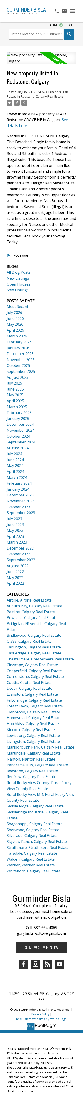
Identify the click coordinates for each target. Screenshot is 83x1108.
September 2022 (21, 559)
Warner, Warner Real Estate (31, 865)
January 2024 (18, 489)
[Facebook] (23, 964)
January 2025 (18, 418)
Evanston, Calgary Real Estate (32, 694)
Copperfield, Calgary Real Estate (34, 670)
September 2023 (21, 512)
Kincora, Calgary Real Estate (31, 729)
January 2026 (18, 347)
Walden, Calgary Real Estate (31, 859)
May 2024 (15, 465)
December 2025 (20, 353)
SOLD (71, 25)
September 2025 (21, 371)
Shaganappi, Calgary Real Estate (34, 823)
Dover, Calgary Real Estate (29, 688)
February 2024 (19, 483)
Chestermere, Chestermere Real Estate (40, 659)
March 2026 (17, 335)
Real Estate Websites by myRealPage (41, 1019)
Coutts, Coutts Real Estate (29, 682)
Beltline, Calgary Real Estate (31, 611)
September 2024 (21, 442)
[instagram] (35, 964)
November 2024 (20, 430)
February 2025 (19, 412)
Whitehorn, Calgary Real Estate (33, 871)
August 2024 (17, 448)
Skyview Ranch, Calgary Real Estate (37, 841)
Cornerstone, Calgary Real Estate (35, 676)
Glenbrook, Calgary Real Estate (33, 712)
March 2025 (17, 406)
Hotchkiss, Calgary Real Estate (33, 723)
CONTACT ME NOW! (41, 947)
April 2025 (15, 400)
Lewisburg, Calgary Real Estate (33, 735)
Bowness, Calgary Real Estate (32, 617)
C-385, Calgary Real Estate (29, 641)
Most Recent (17, 306)
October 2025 (18, 365)
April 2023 (15, 536)
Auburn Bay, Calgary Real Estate (34, 605)
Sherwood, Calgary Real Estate (33, 829)
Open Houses (18, 284)
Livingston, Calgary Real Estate (33, 741)
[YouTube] (59, 964)
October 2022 (18, 553)
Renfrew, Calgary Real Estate (31, 776)
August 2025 (17, 377)
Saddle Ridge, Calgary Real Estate (35, 806)
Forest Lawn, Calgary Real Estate (35, 706)
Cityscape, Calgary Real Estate (32, 664)
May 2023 (15, 530)
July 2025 (14, 383)
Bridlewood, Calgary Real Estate (34, 635)
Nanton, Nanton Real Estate (31, 759)
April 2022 (15, 583)
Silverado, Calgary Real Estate (32, 835)
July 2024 (14, 453)
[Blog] (47, 964)
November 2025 (20, 359)
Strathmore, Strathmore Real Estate (38, 847)
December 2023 (20, 495)
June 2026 (15, 318)
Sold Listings (18, 289)
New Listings (18, 278)
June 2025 (15, 389)
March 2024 (17, 477)
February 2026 (19, 341)
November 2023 (20, 500)
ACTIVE (54, 25)
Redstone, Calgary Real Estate (42, 96)
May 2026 (15, 324)
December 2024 (20, 424)
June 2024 (15, 459)
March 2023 (17, 542)
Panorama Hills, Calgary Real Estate (37, 764)
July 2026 (14, 312)
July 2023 (14, 518)
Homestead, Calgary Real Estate (34, 717)
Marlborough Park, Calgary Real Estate (40, 747)
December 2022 (20, 548)
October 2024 (18, 436)
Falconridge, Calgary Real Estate (34, 700)
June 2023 (15, 524)
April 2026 (15, 330)
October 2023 (18, 506)
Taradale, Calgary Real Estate (32, 853)
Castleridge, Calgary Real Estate (34, 653)
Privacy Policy (40, 1014)
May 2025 (15, 394)
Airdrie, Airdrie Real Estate (29, 600)
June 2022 (15, 571)
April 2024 (15, 471)
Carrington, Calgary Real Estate (34, 647)
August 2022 (17, 565)
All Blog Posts (18, 272)
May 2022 (15, 577)
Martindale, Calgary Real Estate (34, 753)
